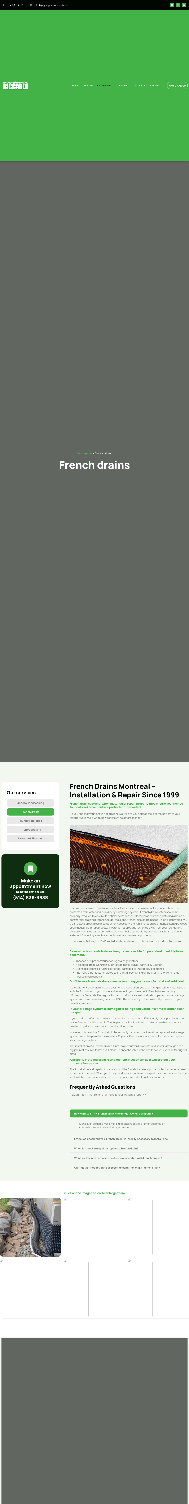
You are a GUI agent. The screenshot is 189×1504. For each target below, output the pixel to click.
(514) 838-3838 (30, 897)
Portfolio (123, 85)
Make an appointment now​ (30, 883)
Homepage (84, 453)
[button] (129, 1113)
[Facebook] (172, 5)
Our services (104, 85)
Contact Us (139, 85)
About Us (88, 85)
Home (75, 85)
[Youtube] (184, 5)
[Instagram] (178, 5)
